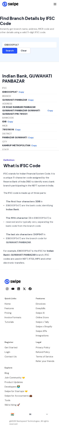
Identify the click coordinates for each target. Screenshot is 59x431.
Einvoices (41, 303)
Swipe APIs (41, 331)
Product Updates (14, 382)
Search (10, 50)
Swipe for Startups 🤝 (16, 391)
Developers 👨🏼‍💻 (12, 386)
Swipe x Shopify (44, 326)
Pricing (8, 312)
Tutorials (9, 321)
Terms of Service (44, 356)
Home (8, 303)
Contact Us (11, 356)
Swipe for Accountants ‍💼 (18, 395)
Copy (21, 92)
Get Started (11, 347)
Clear (24, 50)
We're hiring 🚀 (12, 404)
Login (7, 352)
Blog (7, 373)
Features (9, 308)
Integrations (42, 335)
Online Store (42, 317)
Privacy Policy (43, 347)
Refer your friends (45, 361)
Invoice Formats (13, 317)
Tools (7, 400)
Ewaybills (40, 308)
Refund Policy (43, 352)
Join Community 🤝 (15, 377)
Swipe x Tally (42, 321)
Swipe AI (40, 312)
